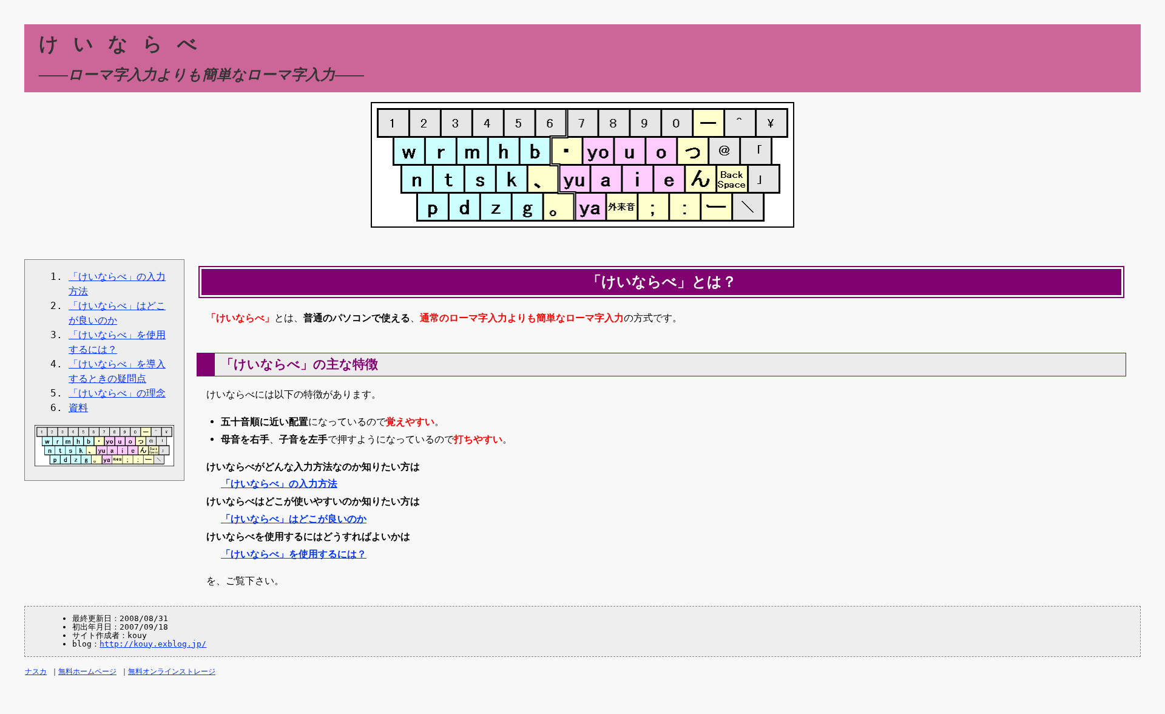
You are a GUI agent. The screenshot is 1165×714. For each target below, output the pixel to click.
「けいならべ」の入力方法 (279, 483)
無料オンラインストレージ (171, 671)
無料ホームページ (87, 671)
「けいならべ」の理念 (117, 393)
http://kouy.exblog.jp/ (153, 643)
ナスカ (36, 671)
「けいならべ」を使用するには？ (293, 554)
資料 (78, 407)
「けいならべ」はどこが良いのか (293, 519)
